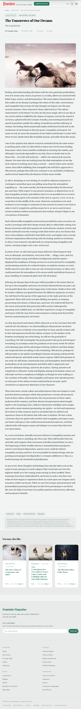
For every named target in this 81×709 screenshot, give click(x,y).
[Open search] (68, 4)
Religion (5, 679)
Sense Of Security (29, 514)
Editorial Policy (18, 705)
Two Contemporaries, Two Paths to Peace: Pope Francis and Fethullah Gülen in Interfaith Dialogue (40, 573)
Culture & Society (49, 676)
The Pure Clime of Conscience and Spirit (13, 572)
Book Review (47, 690)
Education (46, 679)
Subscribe (73, 631)
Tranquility (41, 514)
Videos (5, 662)
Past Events (7, 655)
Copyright (36, 705)
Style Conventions (60, 705)
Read (20, 584)
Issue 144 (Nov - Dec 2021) (27, 15)
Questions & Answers (10, 686)
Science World (48, 655)
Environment (47, 662)
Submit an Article (42, 4)
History (45, 683)
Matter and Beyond (49, 658)
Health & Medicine (49, 665)
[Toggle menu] (76, 4)
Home (7, 10)
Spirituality (6, 690)
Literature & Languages (51, 686)
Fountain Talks (7, 658)
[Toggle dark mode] (72, 4)
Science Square (48, 651)
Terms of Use (7, 705)
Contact (27, 705)
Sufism (5, 683)
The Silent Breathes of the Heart (65, 570)
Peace (19, 514)
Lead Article (10, 514)
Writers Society (47, 705)
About (5, 651)
